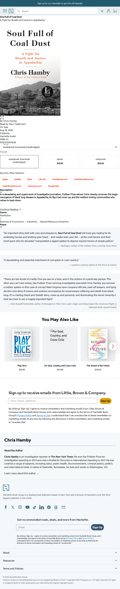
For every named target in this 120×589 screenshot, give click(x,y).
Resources (8, 560)
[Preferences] (102, 11)
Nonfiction (5, 215)
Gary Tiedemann (17, 124)
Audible (17, 179)
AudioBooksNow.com (84, 179)
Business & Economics (12, 221)
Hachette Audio (8, 136)
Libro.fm (42, 179)
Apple (5, 179)
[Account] (108, 11)
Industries (32, 221)
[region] (60, 348)
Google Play (53, 185)
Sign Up (105, 400)
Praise (3, 224)
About (6, 552)
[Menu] (5, 10)
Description (6, 189)
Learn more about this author (20, 473)
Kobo (29, 179)
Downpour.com (35, 185)
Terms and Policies (13, 568)
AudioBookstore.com (11, 185)
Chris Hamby (10, 120)
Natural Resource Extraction (54, 221)
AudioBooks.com (60, 179)
